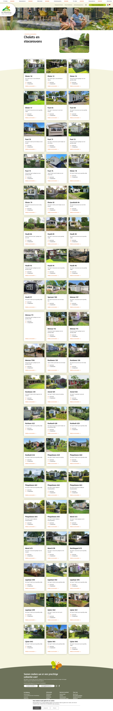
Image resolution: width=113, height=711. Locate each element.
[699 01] (74, 43)
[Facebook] (59, 686)
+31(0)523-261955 (30, 686)
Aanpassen (46, 708)
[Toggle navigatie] (86, 5)
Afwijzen (54, 708)
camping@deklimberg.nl (46, 686)
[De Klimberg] (6, 10)
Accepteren (37, 708)
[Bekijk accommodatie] (34, 66)
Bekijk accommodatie (30, 86)
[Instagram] (56, 686)
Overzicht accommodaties (30, 34)
